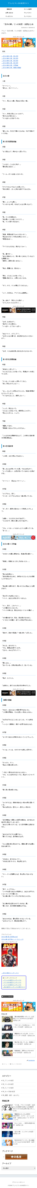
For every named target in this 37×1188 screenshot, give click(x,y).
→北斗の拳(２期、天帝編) (9, 65)
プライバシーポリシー (18, 1182)
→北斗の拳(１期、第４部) (9, 63)
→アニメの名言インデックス (12, 980)
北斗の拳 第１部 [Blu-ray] (9, 937)
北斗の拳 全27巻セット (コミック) (12, 939)
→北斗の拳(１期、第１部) (9, 56)
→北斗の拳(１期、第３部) (9, 60)
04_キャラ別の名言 (8, 996)
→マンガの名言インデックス (12, 982)
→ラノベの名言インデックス (12, 985)
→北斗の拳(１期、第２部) (9, 58)
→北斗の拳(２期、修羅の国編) (11, 67)
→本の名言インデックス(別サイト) (14, 987)
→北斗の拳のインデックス (10, 973)
